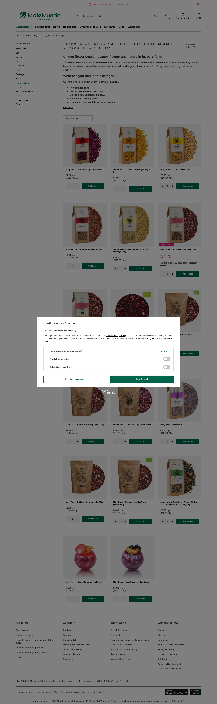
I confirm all (142, 379)
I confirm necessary (75, 379)
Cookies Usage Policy (116, 335)
